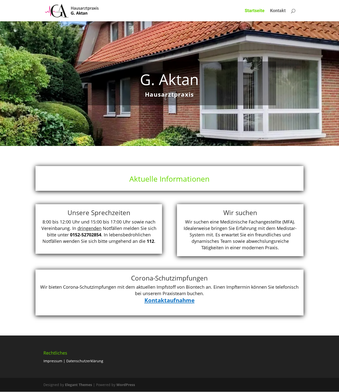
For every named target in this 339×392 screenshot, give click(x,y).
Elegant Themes (78, 384)
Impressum (52, 361)
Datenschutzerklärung (84, 361)
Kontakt (278, 11)
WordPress (125, 384)
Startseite (255, 11)
